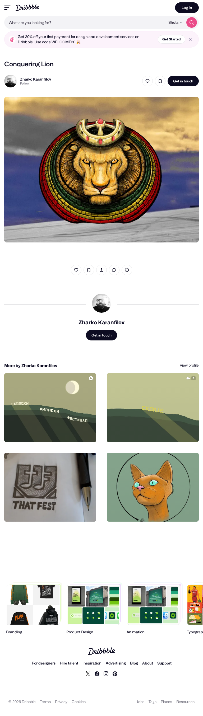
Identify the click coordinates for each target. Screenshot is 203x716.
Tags (152, 701)
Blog (134, 663)
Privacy (61, 701)
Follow (24, 83)
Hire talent (69, 663)
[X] (88, 673)
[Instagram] (106, 673)
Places (166, 701)
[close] (190, 39)
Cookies (79, 701)
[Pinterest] (115, 673)
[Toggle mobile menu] (7, 8)
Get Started (171, 39)
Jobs (140, 701)
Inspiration (92, 663)
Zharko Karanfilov (35, 79)
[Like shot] (147, 81)
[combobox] (84, 22)
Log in (187, 7)
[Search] (191, 22)
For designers (44, 663)
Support (164, 663)
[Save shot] (160, 81)
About (147, 663)
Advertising (116, 663)
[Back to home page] (27, 7)
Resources (185, 701)
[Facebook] (97, 673)
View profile (189, 365)
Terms (45, 701)
